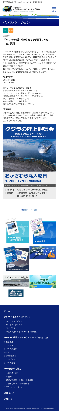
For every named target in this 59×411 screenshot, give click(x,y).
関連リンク (9, 393)
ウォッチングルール (14, 325)
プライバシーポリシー (15, 387)
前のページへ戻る (30, 210)
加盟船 (9, 377)
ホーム (7, 311)
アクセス (9, 345)
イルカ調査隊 (11, 349)
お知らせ (8, 399)
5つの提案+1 (11, 356)
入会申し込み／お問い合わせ (17, 384)
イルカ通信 (10, 363)
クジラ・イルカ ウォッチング (17, 316)
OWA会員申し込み (12, 368)
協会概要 (9, 342)
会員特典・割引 (12, 373)
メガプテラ (10, 359)
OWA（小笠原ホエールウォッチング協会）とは (26, 337)
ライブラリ (10, 328)
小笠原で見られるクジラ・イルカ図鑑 (21, 332)
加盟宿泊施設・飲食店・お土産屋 (19, 380)
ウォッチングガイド (14, 321)
